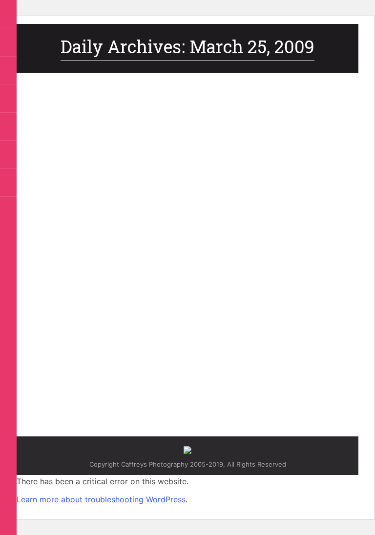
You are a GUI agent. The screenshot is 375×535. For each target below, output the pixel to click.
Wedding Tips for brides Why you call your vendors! (172, 338)
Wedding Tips (108, 356)
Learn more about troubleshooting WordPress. (102, 499)
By (158, 356)
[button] (9, 14)
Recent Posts (66, 356)
